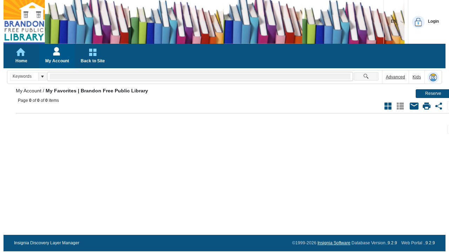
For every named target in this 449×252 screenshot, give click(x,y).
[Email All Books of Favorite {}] (414, 106)
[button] (42, 76)
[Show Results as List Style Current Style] (400, 106)
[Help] (433, 77)
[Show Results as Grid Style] (388, 106)
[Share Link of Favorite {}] (439, 106)
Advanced (395, 77)
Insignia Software (333, 242)
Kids (417, 77)
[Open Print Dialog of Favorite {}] (426, 106)
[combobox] (24, 76)
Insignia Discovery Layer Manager (46, 242)
